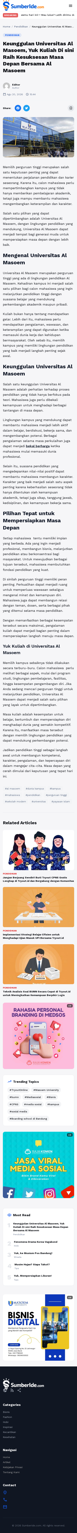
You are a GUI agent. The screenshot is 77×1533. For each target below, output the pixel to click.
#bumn (14, 1097)
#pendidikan (33, 795)
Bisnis (6, 1412)
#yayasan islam (61, 801)
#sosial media (18, 1111)
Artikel (6, 1462)
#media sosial (33, 1104)
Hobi (5, 1422)
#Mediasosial (33, 1097)
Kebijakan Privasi (13, 1467)
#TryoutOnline (18, 1090)
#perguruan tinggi (56, 795)
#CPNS (13, 1104)
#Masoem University (46, 1090)
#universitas (39, 801)
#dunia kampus (35, 788)
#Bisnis (51, 1097)
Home (6, 26)
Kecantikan (9, 1432)
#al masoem (12, 788)
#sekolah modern (15, 801)
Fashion (7, 1417)
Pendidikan (21, 26)
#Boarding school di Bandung (28, 1118)
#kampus (55, 788)
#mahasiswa (12, 795)
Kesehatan (9, 1437)
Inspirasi (8, 1427)
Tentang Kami (11, 1472)
